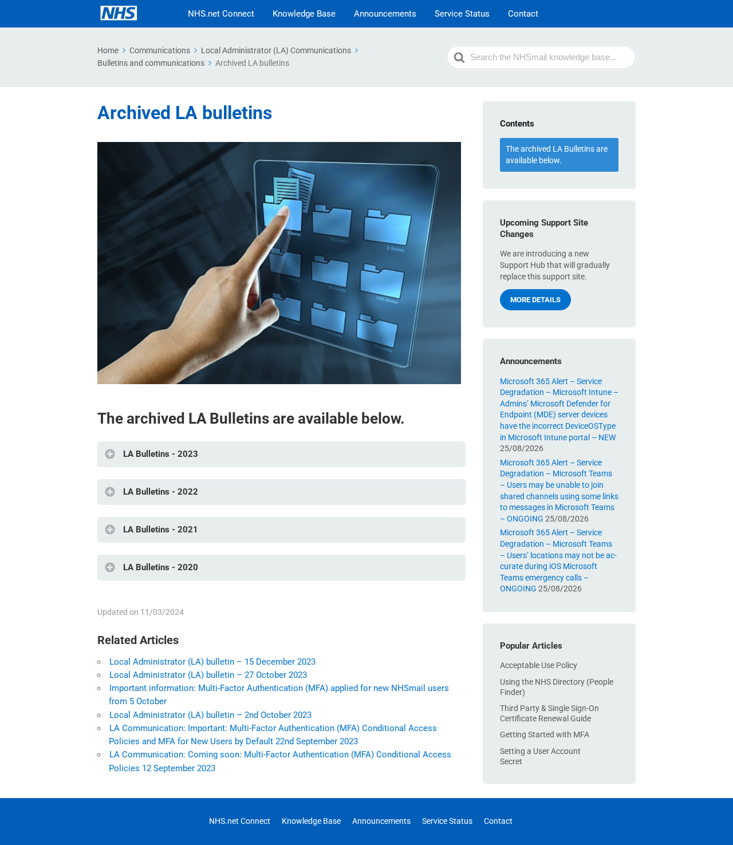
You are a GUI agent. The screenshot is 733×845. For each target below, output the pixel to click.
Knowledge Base (304, 14)
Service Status (462, 14)
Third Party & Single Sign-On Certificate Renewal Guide (549, 713)
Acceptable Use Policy (538, 665)
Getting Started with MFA (544, 734)
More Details (535, 299)
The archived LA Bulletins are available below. (557, 154)
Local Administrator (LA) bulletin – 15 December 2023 (212, 662)
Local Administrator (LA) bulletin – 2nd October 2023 (210, 715)
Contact (523, 14)
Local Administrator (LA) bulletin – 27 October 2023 (208, 675)
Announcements (385, 14)
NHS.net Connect (221, 14)
